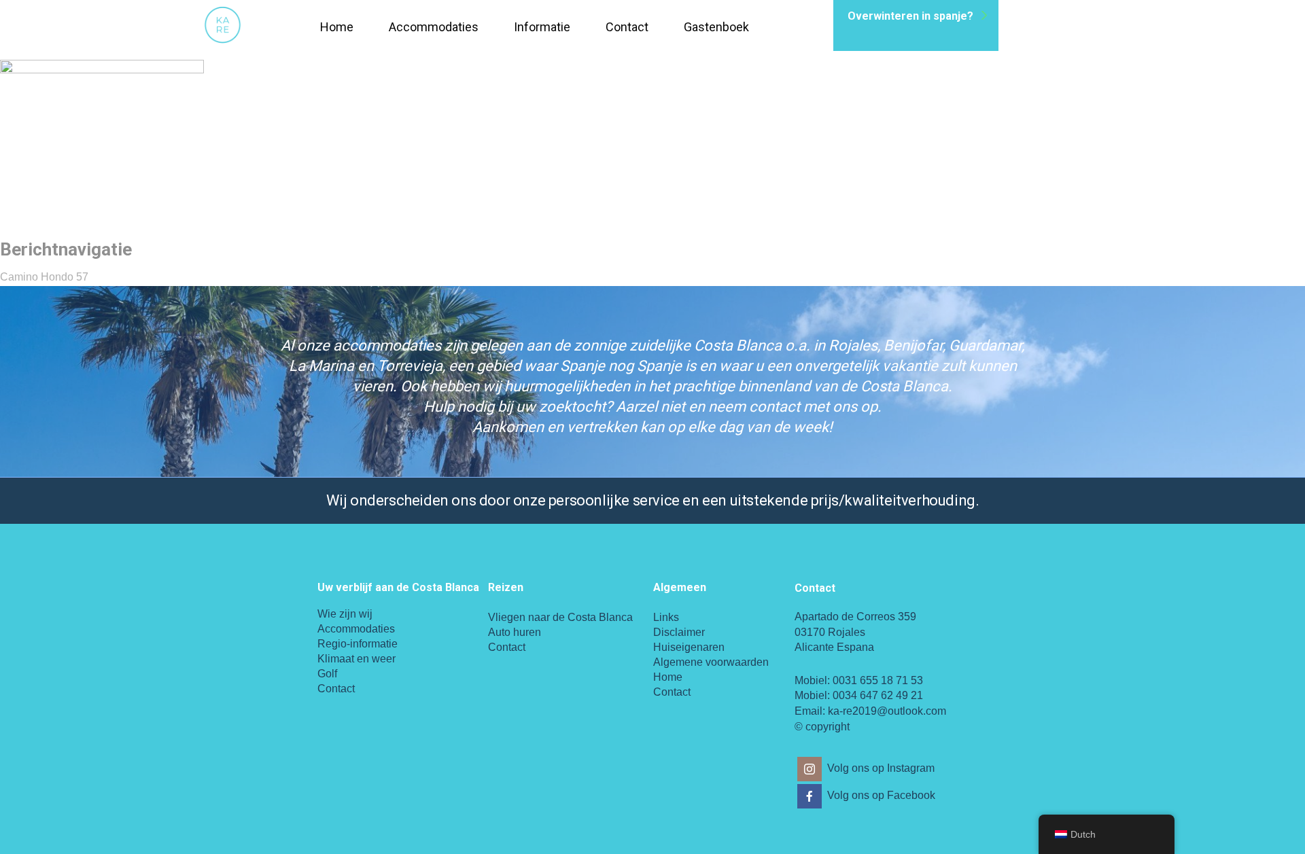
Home (336, 27)
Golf (327, 673)
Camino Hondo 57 (44, 277)
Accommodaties (433, 27)
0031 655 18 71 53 (878, 680)
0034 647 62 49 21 (878, 695)
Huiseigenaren (689, 647)
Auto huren (514, 632)
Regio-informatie (357, 644)
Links (666, 617)
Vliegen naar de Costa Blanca (560, 617)
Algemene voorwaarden (711, 662)
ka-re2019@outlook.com (887, 711)
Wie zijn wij (344, 614)
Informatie (542, 27)
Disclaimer (679, 632)
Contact (627, 27)
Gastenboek (716, 27)
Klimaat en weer (356, 658)
